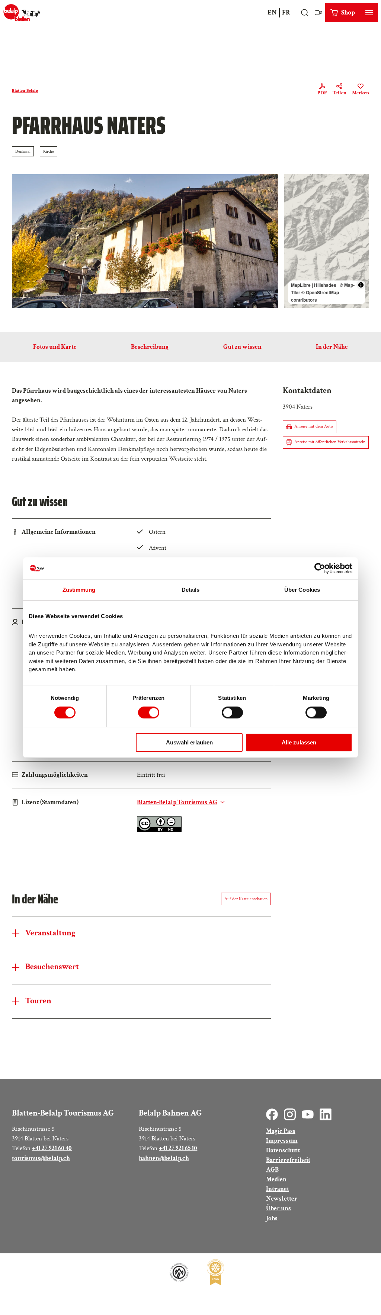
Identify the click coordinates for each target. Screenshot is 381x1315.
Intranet (277, 1189)
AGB (272, 1169)
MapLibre (301, 285)
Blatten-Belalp (25, 90)
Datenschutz (283, 1150)
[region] (326, 241)
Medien (276, 1179)
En (272, 12)
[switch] (148, 712)
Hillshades (325, 285)
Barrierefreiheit (288, 1160)
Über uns (278, 1208)
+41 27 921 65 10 (178, 1148)
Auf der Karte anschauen (246, 899)
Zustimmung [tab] (79, 590)
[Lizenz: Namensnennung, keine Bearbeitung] (159, 829)
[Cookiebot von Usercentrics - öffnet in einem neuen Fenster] (319, 568)
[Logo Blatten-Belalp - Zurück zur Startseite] (22, 13)
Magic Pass (280, 1131)
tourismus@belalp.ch (41, 1158)
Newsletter (281, 1198)
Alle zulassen (299, 742)
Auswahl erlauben (189, 742)
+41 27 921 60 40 (52, 1148)
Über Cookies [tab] (302, 590)
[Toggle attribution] (360, 284)
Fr (286, 12)
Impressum (282, 1140)
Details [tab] (191, 590)
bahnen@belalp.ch (164, 1158)
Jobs (272, 1218)
